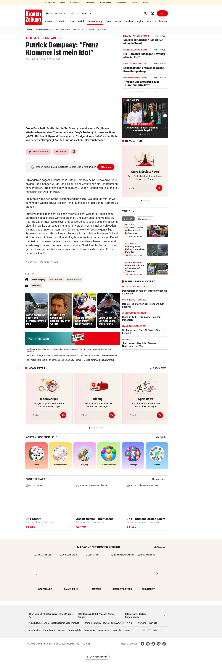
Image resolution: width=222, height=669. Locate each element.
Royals (29, 30)
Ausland (130, 21)
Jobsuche (134, 3)
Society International (44, 30)
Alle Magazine (159, 547)
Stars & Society (95, 21)
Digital (140, 21)
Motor (150, 21)
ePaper (62, 3)
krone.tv (163, 21)
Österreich (61, 21)
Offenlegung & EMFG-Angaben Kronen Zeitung (96, 615)
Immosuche (121, 3)
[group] (36, 310)
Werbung (142, 623)
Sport (108, 21)
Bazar (145, 3)
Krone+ (48, 21)
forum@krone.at (99, 360)
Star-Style (90, 30)
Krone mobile (105, 3)
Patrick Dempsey (38, 280)
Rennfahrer (36, 286)
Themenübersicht (108, 355)
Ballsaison (102, 30)
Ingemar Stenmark (74, 280)
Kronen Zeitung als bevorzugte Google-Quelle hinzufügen (73, 167)
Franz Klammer (56, 280)
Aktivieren (106, 167)
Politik (81, 21)
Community (75, 3)
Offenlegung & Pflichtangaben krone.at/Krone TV (51, 615)
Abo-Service (34, 630)
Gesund (118, 21)
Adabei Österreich (63, 30)
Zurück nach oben (96, 656)
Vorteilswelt (50, 3)
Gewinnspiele (90, 3)
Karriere (153, 623)
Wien (72, 21)
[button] (155, 21)
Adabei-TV (78, 30)
